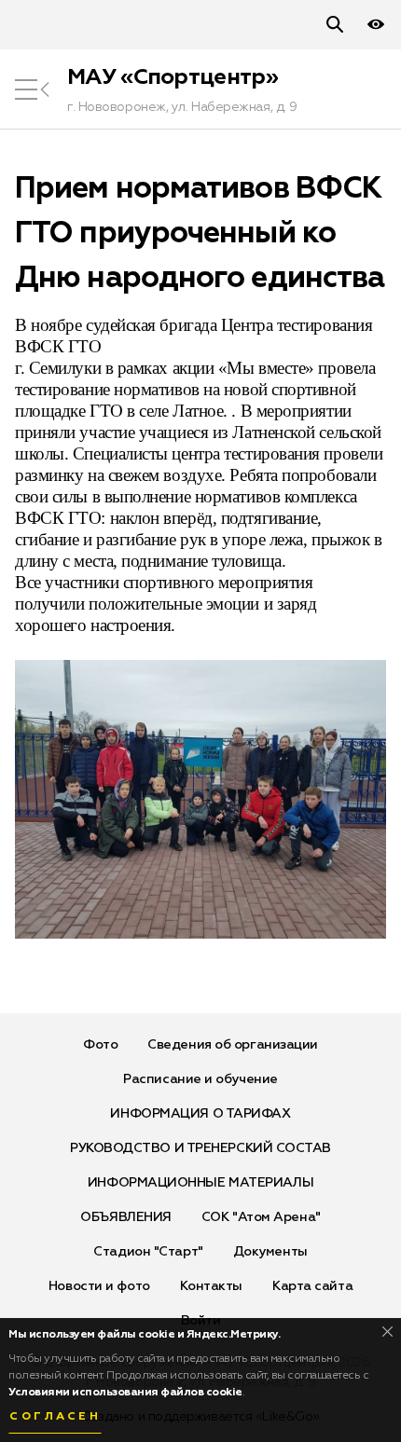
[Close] (387, 1331)
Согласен (55, 1416)
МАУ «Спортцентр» (172, 77)
